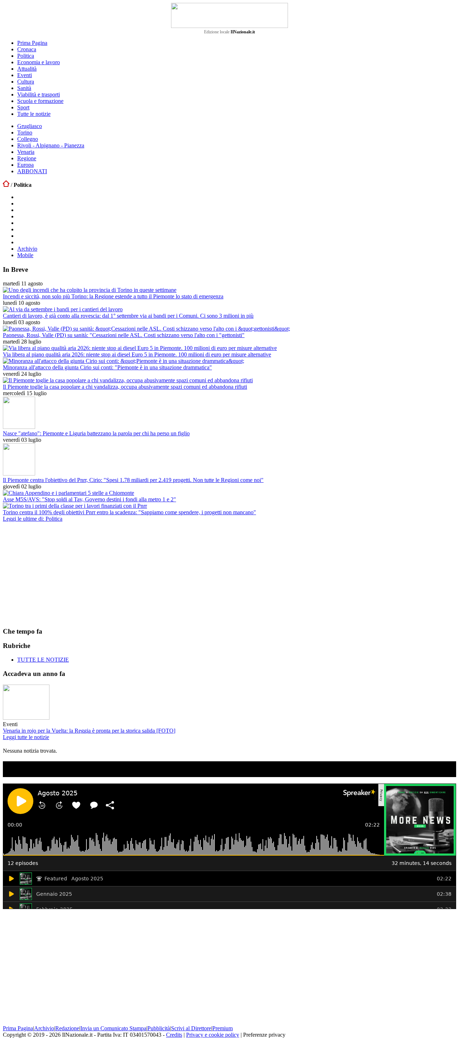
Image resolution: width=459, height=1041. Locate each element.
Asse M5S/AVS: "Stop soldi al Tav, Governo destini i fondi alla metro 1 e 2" (89, 499)
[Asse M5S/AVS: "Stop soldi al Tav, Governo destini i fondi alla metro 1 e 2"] (68, 493)
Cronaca (26, 49)
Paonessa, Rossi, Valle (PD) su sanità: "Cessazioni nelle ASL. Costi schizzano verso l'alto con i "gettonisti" (124, 335)
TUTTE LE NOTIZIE (43, 660)
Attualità (27, 69)
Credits (174, 1035)
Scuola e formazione (40, 101)
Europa (25, 165)
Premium (222, 1028)
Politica (25, 56)
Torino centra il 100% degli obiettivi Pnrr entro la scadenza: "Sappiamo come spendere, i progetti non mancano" (129, 512)
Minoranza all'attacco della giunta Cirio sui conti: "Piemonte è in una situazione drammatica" (107, 367)
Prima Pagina (32, 43)
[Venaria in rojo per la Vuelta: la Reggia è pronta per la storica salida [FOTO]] (26, 718)
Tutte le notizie (34, 114)
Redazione (67, 1028)
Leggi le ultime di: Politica (32, 519)
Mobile (25, 255)
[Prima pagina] (6, 185)
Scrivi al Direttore (191, 1028)
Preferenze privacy (264, 1035)
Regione (26, 158)
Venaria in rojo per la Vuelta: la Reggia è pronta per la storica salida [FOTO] (89, 731)
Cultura (25, 82)
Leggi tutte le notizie (26, 737)
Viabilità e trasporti (38, 94)
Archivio (27, 249)
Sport (23, 107)
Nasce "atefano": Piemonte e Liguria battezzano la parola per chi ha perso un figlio (96, 433)
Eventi (24, 75)
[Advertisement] (56, 574)
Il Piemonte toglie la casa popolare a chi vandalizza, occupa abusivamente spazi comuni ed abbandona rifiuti (125, 387)
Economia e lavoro (38, 62)
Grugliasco (29, 126)
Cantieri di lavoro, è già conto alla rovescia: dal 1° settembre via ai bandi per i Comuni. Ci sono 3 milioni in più (128, 316)
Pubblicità (158, 1028)
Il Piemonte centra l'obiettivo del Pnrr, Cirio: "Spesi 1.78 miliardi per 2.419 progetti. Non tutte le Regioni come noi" (133, 480)
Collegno (27, 139)
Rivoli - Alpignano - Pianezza (50, 145)
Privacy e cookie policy (212, 1035)
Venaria (25, 152)
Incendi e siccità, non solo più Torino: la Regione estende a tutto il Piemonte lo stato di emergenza (113, 296)
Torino (24, 132)
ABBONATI (32, 171)
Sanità (24, 88)
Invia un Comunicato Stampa (113, 1028)
